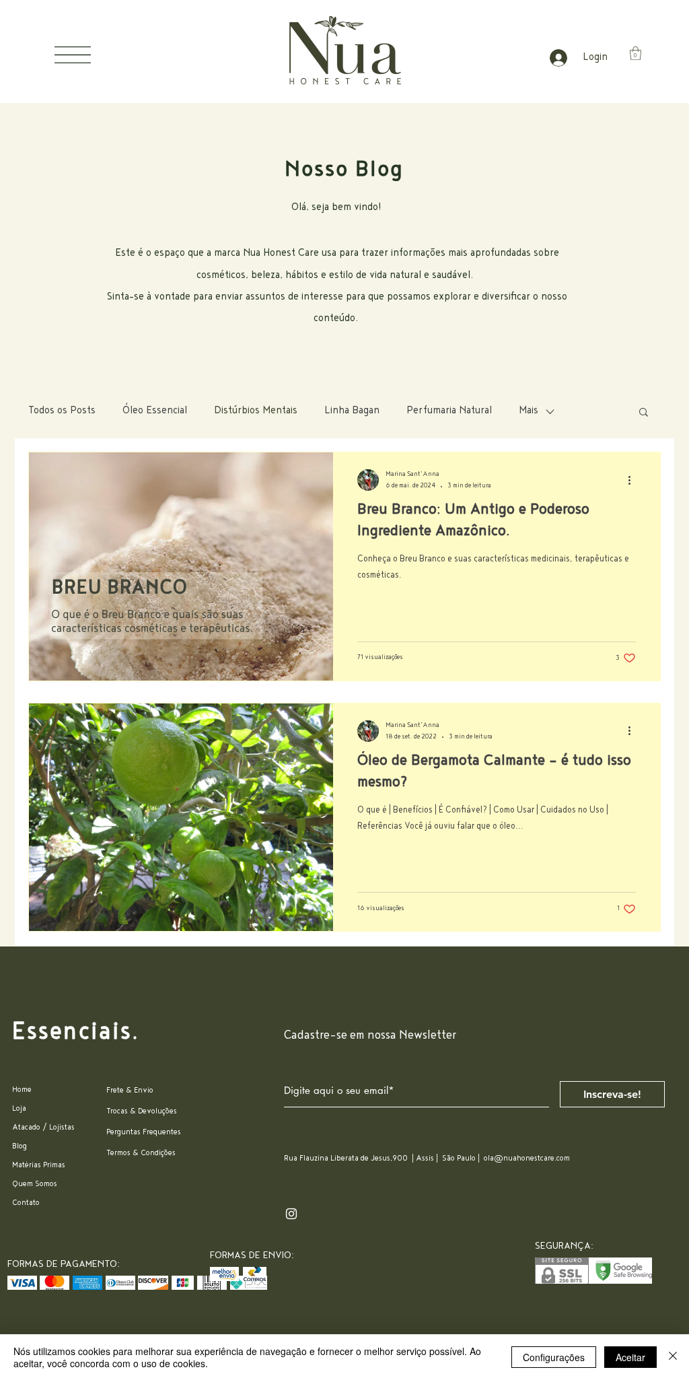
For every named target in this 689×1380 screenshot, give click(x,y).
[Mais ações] (634, 480)
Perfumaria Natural (449, 411)
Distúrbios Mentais (255, 411)
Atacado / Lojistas (43, 1128)
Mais (528, 411)
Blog (19, 1147)
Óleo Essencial (154, 411)
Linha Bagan (351, 411)
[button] (73, 54)
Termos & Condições (141, 1153)
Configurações (554, 1357)
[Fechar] (673, 1357)
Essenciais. (76, 1033)
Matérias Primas (38, 1166)
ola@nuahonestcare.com (527, 1159)
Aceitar (630, 1357)
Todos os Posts (62, 411)
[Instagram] (291, 1213)
